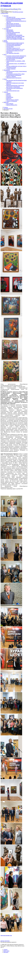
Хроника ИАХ (10, 46)
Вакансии (8, 27)
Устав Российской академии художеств (15, 18)
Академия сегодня (10, 17)
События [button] (5, 92)
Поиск (2, 10)
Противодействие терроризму (13, 26)
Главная (5, 949)
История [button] (5, 41)
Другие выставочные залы (12, 90)
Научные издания (10, 59)
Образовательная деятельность (13, 77)
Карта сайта (6, 950)
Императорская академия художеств (15, 42)
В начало (5, 107)
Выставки (8, 95)
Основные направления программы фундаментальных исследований (15, 57)
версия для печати (5, 940)
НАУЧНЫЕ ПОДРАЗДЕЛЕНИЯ (14, 35)
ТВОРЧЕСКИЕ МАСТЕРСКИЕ (14, 37)
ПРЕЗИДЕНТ (9, 30)
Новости (8, 94)
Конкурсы (8, 98)
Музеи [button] (5, 79)
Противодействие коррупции (13, 24)
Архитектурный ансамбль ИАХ (14, 44)
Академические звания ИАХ (13, 45)
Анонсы (8, 93)
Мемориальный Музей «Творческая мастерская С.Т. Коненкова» (15, 86)
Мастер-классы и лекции (12, 99)
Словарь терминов (10, 68)
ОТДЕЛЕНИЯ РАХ (11, 33)
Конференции (9, 97)
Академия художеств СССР (13, 48)
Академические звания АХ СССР (14, 50)
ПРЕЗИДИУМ (9, 31)
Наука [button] (4, 54)
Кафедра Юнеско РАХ (11, 104)
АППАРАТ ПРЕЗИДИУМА (13, 32)
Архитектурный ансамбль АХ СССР (15, 49)
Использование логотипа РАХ (13, 19)
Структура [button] (6, 28)
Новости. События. (11, 76)
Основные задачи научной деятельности (16, 55)
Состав (5, 40)
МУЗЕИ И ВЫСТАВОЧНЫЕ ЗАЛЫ (15, 36)
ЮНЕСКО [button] (6, 102)
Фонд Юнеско (9, 103)
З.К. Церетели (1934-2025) (12, 53)
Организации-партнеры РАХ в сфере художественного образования (15, 74)
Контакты (5, 952)
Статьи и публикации (11, 101)
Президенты (9, 52)
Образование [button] (6, 70)
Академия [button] (5, 15)
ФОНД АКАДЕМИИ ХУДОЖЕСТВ (15, 39)
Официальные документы (12, 23)
